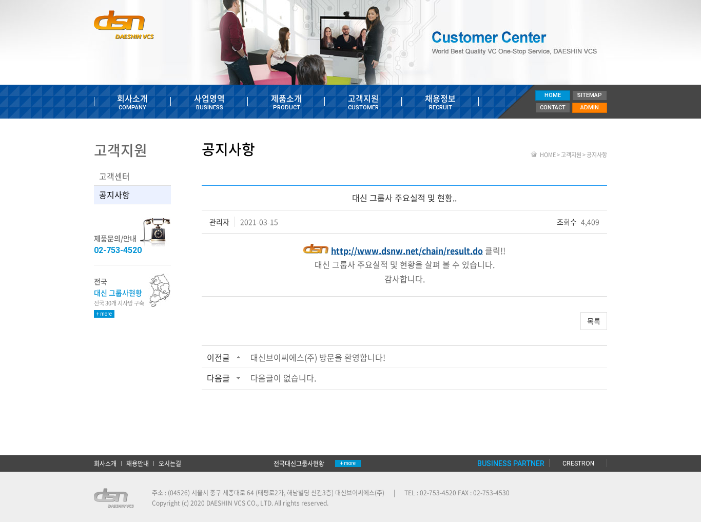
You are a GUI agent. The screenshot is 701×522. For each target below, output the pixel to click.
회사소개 (132, 101)
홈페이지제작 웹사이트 (359, 503)
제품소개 (286, 101)
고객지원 (363, 101)
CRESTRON (578, 463)
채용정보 (440, 101)
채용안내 (137, 463)
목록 (593, 321)
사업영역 (209, 101)
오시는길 (170, 463)
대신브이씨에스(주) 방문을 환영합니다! (317, 357)
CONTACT (553, 107)
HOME (552, 95)
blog (394, 503)
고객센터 (114, 176)
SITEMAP (589, 95)
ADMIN (589, 107)
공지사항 (114, 194)
